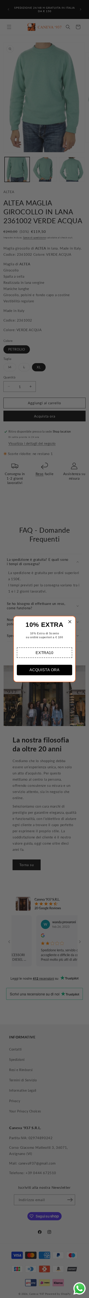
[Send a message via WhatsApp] (79, 1288)
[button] (44, 652)
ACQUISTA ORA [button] (44, 670)
